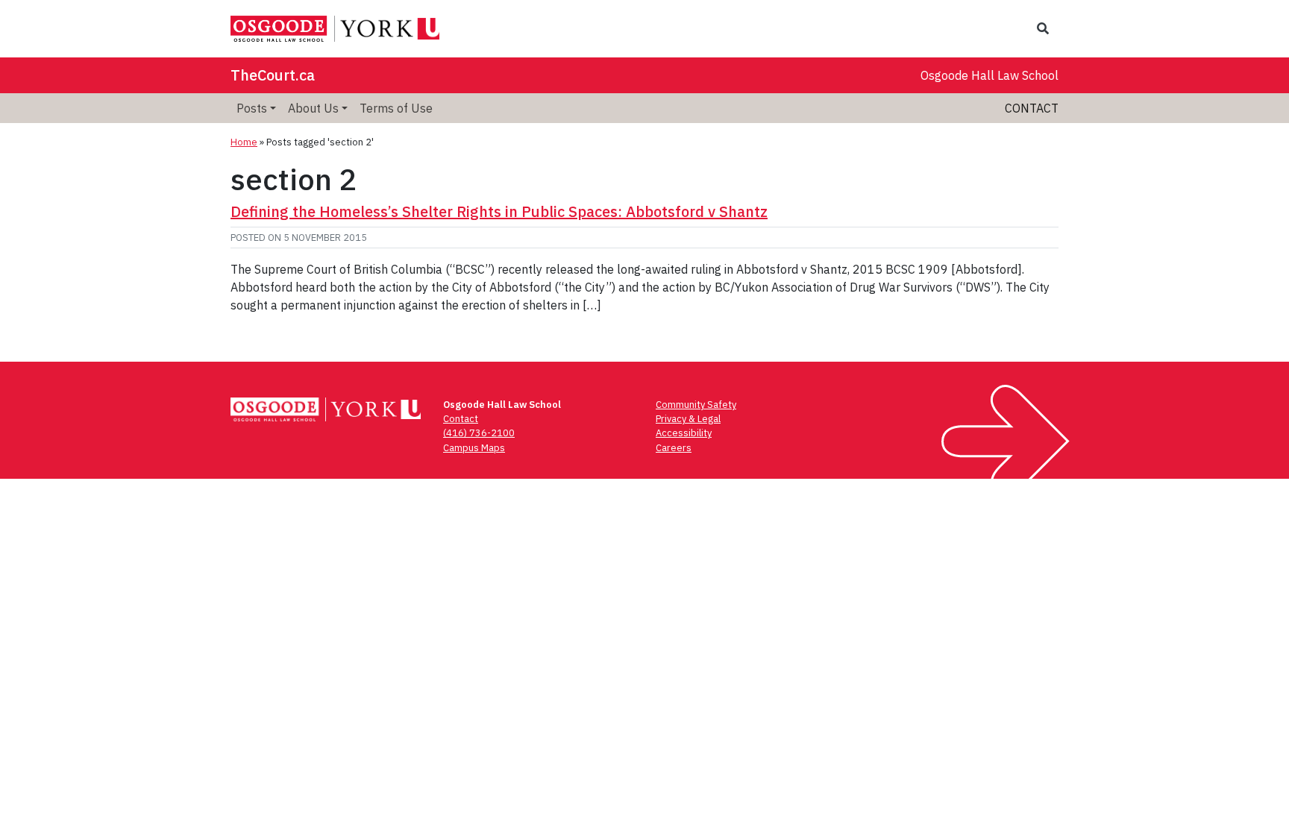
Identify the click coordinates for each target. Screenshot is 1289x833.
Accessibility (684, 433)
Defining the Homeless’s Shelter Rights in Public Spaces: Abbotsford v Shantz (499, 211)
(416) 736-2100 (479, 433)
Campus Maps (474, 447)
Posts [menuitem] (251, 108)
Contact (1032, 108)
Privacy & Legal (688, 418)
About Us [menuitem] (313, 108)
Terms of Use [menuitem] (396, 108)
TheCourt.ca (272, 75)
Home (243, 142)
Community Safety (696, 404)
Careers (673, 447)
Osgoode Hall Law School (990, 75)
